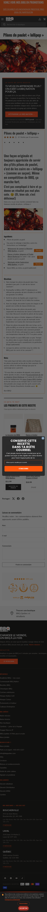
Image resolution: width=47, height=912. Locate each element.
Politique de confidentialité (12, 899)
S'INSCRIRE (23, 468)
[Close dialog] (43, 438)
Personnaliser (23, 903)
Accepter (23, 908)
